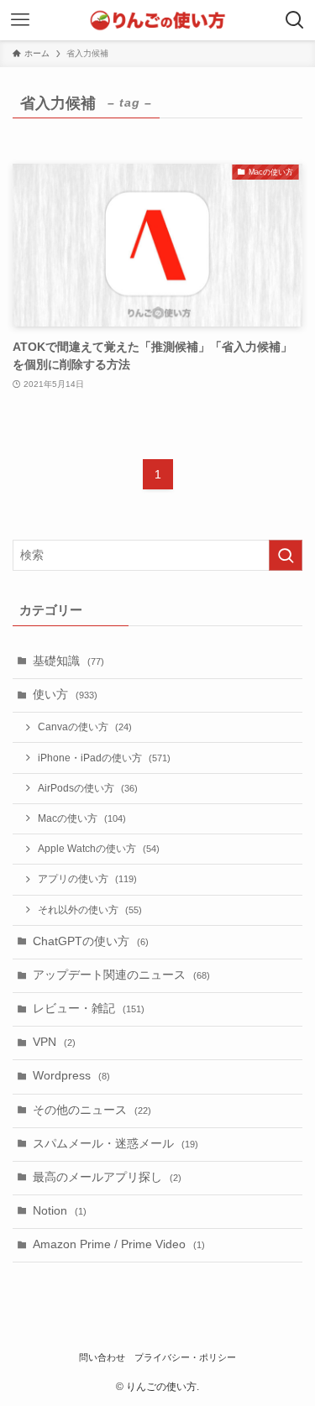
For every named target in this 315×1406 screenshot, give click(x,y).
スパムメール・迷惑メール (115, 1143)
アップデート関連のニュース (121, 975)
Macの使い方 (82, 818)
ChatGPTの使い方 (91, 941)
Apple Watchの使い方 (99, 849)
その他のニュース (92, 1110)
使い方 (65, 694)
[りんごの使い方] (157, 20)
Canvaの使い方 (85, 727)
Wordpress (71, 1075)
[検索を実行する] (285, 555)
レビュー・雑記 (88, 1008)
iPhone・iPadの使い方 (104, 758)
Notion (60, 1211)
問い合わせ (102, 1357)
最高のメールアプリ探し (107, 1177)
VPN (54, 1042)
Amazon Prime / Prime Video (119, 1244)
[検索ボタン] (295, 20)
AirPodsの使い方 (88, 788)
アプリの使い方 (87, 879)
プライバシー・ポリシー (185, 1357)
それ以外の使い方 (90, 910)
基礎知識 (68, 661)
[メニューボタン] (20, 20)
